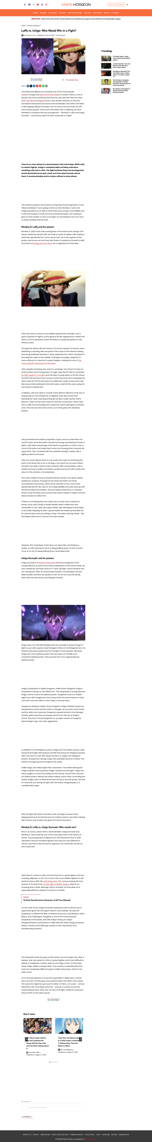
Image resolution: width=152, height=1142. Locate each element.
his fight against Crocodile (33, 375)
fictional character (47, 562)
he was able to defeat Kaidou (56, 884)
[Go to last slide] (26, 1039)
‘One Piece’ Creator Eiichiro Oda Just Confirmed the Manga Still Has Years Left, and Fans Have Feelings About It (37, 1043)
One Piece (29, 100)
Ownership (106, 1135)
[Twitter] (33, 4)
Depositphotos (124, 1135)
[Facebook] (29, 4)
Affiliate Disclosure (76, 1135)
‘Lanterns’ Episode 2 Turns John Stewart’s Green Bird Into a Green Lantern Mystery (121, 65)
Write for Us (27, 1135)
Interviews (97, 13)
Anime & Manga (75, 13)
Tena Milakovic (68, 1050)
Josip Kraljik (35, 1052)
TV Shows (52, 13)
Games (87, 13)
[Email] (46, 86)
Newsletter (120, 5)
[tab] (49, 1062)
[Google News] (42, 4)
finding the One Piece (42, 243)
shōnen (24, 94)
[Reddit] (40, 86)
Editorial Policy (73, 80)
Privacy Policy (89, 1135)
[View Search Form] (127, 4)
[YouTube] (38, 4)
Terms (98, 1135)
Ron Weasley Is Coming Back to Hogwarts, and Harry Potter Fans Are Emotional (121, 90)
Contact (115, 13)
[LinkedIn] (34, 86)
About (106, 13)
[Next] (80, 1039)
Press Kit (36, 1135)
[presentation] (37, 1026)
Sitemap (114, 1135)
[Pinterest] (46, 4)
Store (111, 5)
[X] (31, 86)
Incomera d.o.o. (91, 1139)
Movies (43, 13)
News (35, 13)
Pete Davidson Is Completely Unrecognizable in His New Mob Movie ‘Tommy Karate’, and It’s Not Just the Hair (121, 82)
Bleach (42, 100)
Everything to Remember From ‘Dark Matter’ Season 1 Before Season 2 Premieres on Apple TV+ (121, 73)
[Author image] (22, 35)
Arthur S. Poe (30, 35)
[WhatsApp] (43, 86)
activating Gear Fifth (53, 881)
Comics (62, 13)
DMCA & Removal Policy (60, 1135)
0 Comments (60, 35)
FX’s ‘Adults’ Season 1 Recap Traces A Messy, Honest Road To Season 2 (121, 58)
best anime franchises (49, 94)
